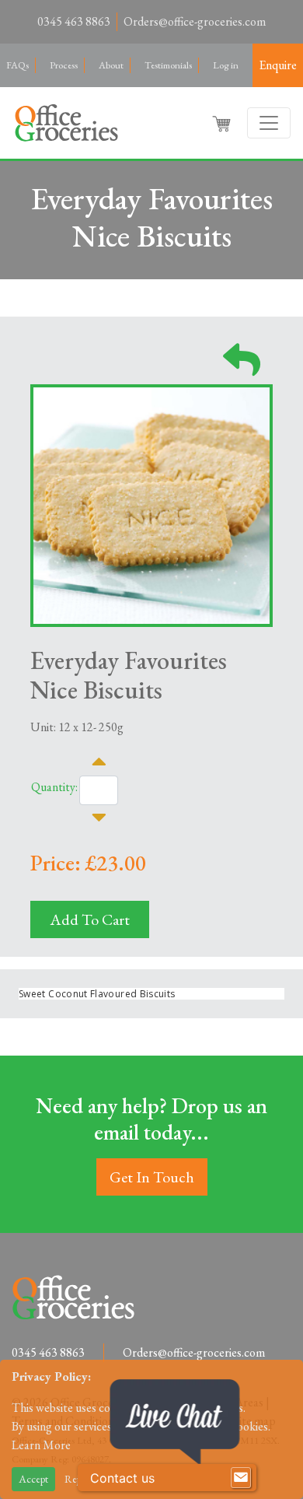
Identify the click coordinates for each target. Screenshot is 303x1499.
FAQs (17, 65)
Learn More (41, 1445)
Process (64, 65)
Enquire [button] (278, 65)
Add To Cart (90, 919)
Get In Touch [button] (152, 1177)
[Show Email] (241, 1478)
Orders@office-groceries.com (195, 21)
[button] (223, 122)
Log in (226, 65)
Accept (33, 1479)
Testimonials (168, 65)
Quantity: (54, 787)
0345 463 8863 (73, 21)
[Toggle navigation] (269, 122)
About (111, 65)
